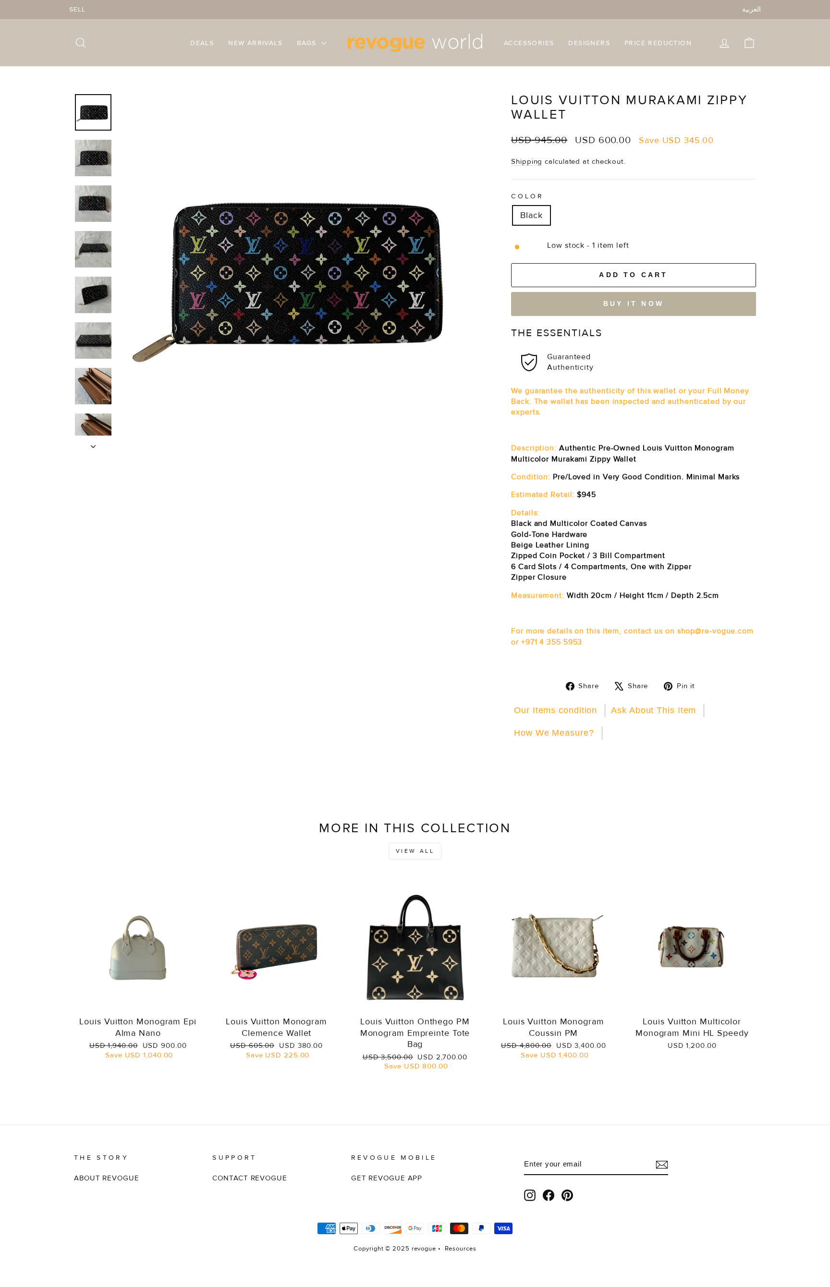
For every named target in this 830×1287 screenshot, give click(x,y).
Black (531, 215)
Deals (202, 43)
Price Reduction (658, 43)
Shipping (526, 161)
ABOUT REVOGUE (106, 1178)
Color (527, 196)
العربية (751, 9)
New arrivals (255, 43)
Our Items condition (555, 710)
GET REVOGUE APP (387, 1178)
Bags (308, 43)
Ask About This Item (653, 710)
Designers (589, 43)
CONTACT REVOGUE (249, 1178)
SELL (77, 9)
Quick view (138, 1000)
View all (415, 851)
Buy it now (633, 303)
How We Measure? (554, 733)
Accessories (529, 43)
